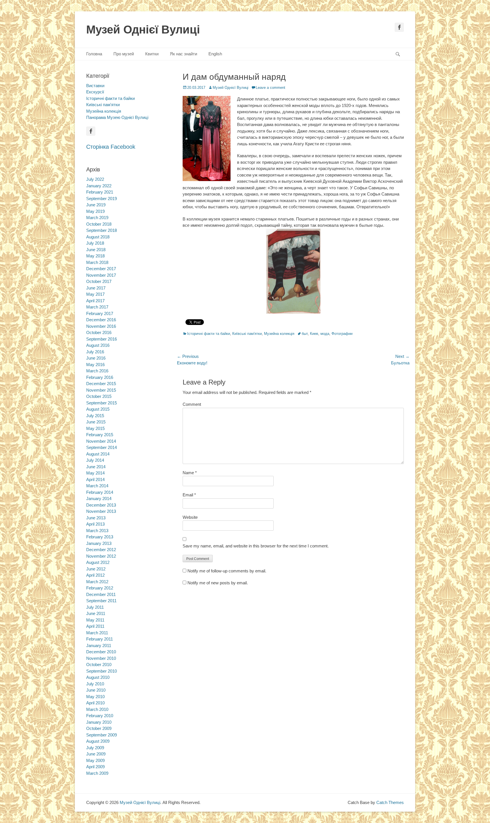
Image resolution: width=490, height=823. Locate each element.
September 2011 (101, 600)
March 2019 (97, 217)
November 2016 (101, 326)
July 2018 (95, 243)
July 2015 (95, 415)
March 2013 (97, 530)
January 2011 (98, 645)
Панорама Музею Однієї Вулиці (117, 117)
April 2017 (95, 300)
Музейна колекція (279, 333)
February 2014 (99, 492)
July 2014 (95, 460)
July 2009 (95, 747)
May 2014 (95, 473)
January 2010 (98, 722)
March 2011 (97, 632)
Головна (94, 53)
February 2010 (99, 715)
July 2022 (95, 179)
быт (305, 333)
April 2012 (95, 575)
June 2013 (95, 517)
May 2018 (95, 255)
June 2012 (95, 568)
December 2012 (101, 549)
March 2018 (97, 262)
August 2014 (97, 454)
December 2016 (101, 319)
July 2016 (95, 351)
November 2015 (101, 390)
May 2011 (95, 620)
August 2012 (97, 562)
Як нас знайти (183, 53)
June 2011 (95, 613)
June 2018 (95, 249)
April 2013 (95, 524)
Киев (314, 333)
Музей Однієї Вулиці (143, 29)
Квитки (152, 53)
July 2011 (95, 607)
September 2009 (101, 734)
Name (190, 472)
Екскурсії (95, 91)
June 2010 (95, 690)
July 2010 (95, 683)
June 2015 (95, 421)
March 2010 (97, 709)
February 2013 (99, 536)
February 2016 (99, 377)
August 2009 (97, 741)
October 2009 (98, 728)
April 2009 (95, 766)
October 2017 (98, 281)
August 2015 (97, 409)
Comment (192, 404)
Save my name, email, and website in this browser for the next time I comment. (256, 545)
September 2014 (101, 447)
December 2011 (101, 594)
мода (324, 333)
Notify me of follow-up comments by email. (226, 570)
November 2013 (101, 511)
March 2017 (97, 307)
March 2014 (97, 485)
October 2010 (98, 664)
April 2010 (95, 702)
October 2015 (98, 396)
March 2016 (97, 370)
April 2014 (95, 479)
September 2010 (101, 671)
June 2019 (95, 204)
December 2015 (101, 383)
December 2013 (101, 505)
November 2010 (101, 658)
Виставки (95, 85)
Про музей (123, 53)
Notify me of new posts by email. (217, 582)
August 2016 (97, 345)
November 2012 (101, 556)
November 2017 (101, 275)
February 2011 (99, 639)
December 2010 (101, 651)
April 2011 (95, 626)
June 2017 (95, 287)
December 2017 (101, 268)
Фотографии (341, 333)
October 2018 (98, 224)
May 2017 (95, 294)
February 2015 (99, 434)
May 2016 (95, 364)
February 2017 (99, 313)
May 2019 (95, 211)
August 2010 (97, 677)
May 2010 (95, 696)
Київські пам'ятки (247, 333)
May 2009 (95, 760)
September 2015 (101, 402)
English (215, 53)
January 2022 (98, 185)
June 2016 (95, 358)
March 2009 (97, 773)
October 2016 (98, 332)
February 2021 (99, 192)
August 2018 (97, 236)
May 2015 (95, 428)
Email (189, 494)
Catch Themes (390, 802)
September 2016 (101, 339)
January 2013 (98, 543)
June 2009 (95, 753)
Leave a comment (270, 87)
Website (190, 517)
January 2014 (98, 498)
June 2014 (95, 466)
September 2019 (101, 198)
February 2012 (99, 587)
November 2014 (101, 441)
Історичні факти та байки (208, 333)
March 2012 (97, 581)
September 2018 (101, 230)
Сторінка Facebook (110, 147)
